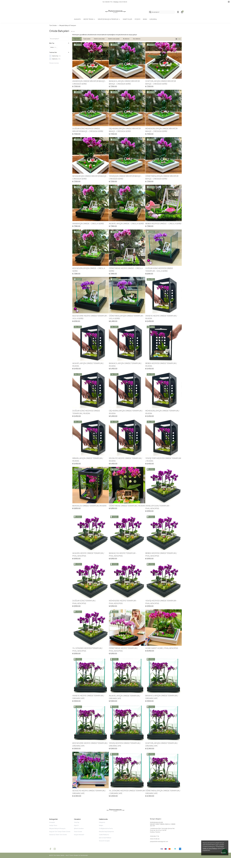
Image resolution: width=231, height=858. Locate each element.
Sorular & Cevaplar (104, 841)
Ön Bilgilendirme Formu (106, 828)
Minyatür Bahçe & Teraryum (67, 25)
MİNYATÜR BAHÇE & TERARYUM (108, 19)
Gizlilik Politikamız (104, 834)
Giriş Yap (76, 822)
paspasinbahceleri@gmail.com (159, 841)
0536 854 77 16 (154, 836)
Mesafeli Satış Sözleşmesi (106, 831)
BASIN (145, 19)
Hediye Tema (53, 825)
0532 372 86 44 (154, 839)
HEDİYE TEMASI (88, 19)
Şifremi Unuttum (79, 828)
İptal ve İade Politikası (105, 837)
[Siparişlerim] (178, 12)
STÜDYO (137, 19)
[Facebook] (50, 849)
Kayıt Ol (76, 825)
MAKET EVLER (127, 19)
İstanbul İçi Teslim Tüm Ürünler (58, 834)
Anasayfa (52, 822)
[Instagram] (55, 849)
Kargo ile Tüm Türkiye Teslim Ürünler (59, 831)
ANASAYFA (77, 19)
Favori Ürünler (78, 831)
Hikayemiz (102, 822)
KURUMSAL (153, 19)
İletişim (101, 825)
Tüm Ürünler (53, 25)
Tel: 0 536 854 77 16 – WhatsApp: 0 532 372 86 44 (115, 2)
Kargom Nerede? (79, 834)
